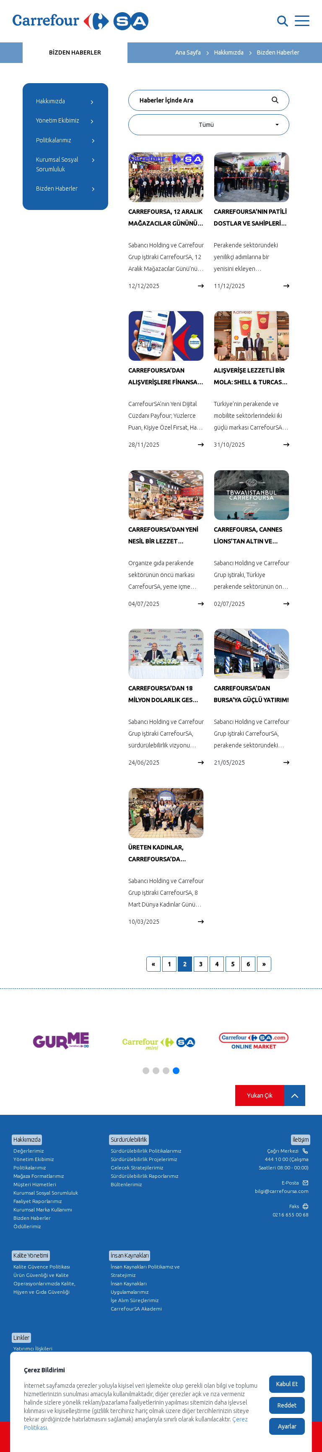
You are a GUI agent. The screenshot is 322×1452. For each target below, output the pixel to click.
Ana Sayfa (188, 52)
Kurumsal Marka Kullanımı (42, 1209)
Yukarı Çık (260, 1095)
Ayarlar (287, 1426)
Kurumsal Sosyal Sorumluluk (57, 164)
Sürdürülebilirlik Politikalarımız (146, 1150)
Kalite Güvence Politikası (41, 1266)
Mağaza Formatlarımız (38, 1176)
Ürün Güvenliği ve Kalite (41, 1275)
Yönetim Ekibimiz (57, 120)
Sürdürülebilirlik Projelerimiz (144, 1159)
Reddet (287, 1405)
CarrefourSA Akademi (136, 1308)
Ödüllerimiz (27, 1226)
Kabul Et (287, 1384)
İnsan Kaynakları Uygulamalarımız (129, 1288)
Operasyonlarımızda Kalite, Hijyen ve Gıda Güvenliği (44, 1288)
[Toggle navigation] (302, 21)
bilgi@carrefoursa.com (282, 1191)
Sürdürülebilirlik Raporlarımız (144, 1176)
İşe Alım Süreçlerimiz (134, 1300)
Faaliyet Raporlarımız (37, 1201)
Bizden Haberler (278, 52)
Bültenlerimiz (126, 1184)
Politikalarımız (53, 140)
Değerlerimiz (28, 1150)
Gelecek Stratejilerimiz (137, 1167)
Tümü (206, 124)
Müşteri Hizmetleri (34, 1184)
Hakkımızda (229, 52)
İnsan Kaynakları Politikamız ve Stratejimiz (145, 1271)
